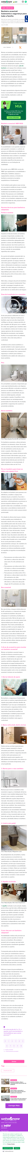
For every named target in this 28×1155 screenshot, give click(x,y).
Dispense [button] (17, 1148)
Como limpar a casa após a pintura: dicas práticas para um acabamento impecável (18, 1091)
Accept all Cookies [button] (8, 1148)
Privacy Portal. (11, 1144)
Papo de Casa (9, 8)
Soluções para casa (8, 1070)
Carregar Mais (14, 1105)
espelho (4, 906)
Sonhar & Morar (6, 2)
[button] (8, 1151)
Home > (4, 8)
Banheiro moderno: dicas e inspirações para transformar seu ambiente (18, 1083)
